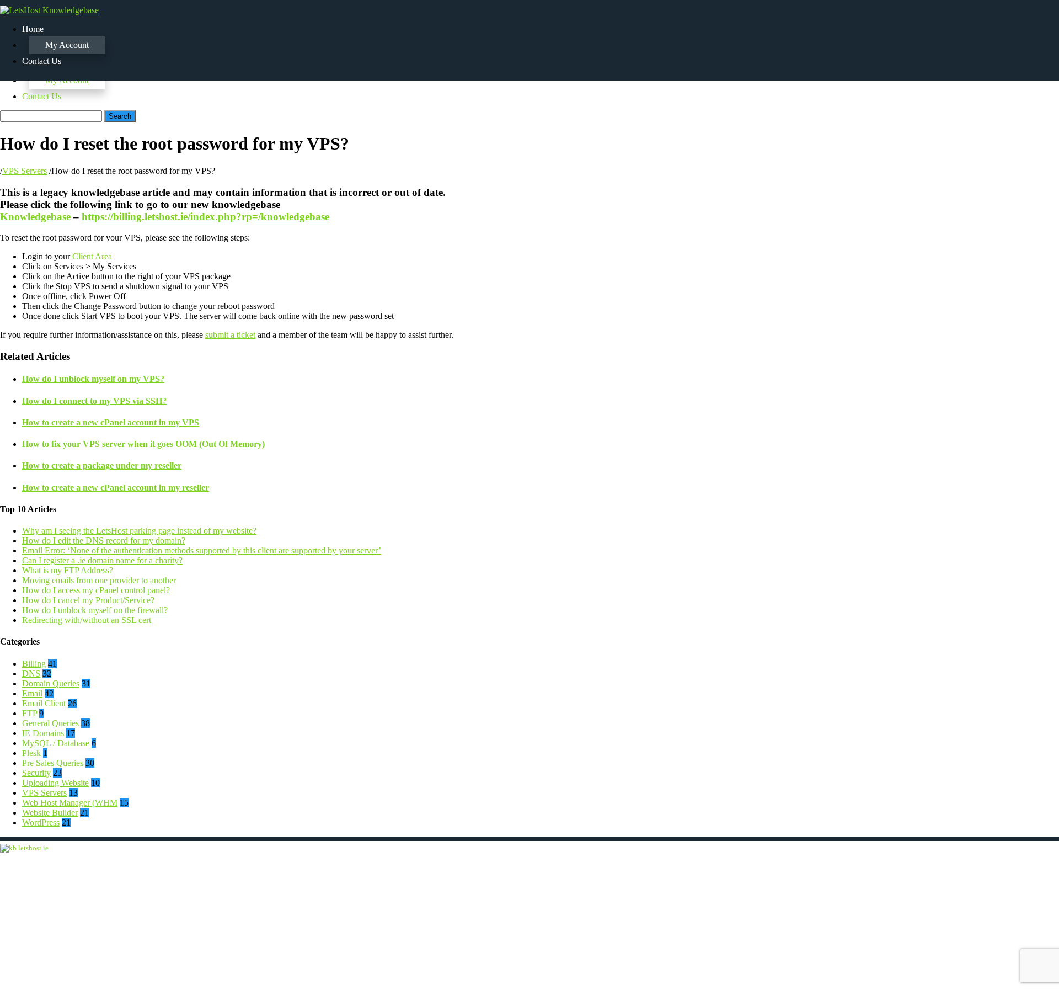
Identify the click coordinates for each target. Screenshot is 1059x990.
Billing (34, 663)
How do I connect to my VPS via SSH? (94, 401)
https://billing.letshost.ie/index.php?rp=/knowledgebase (205, 216)
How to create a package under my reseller (101, 465)
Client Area (92, 256)
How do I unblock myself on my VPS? (93, 379)
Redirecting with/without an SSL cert (86, 620)
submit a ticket (230, 334)
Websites (1011, 913)
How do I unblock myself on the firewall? (95, 610)
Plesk (31, 753)
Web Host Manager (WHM (69, 802)
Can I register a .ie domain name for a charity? (102, 560)
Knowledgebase (35, 216)
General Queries (50, 723)
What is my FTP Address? (67, 570)
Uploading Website (55, 782)
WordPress (41, 822)
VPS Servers (24, 170)
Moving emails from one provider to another (99, 580)
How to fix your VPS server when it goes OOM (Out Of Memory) (143, 444)
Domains (1011, 893)
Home (33, 29)
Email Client (44, 703)
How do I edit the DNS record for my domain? (103, 540)
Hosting (1009, 903)
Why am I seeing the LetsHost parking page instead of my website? (139, 530)
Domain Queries (50, 683)
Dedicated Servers (1027, 933)
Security (36, 773)
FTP (29, 713)
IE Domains (43, 733)
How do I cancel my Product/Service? (88, 600)
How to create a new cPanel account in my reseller (115, 487)
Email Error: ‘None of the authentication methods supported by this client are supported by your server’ (201, 550)
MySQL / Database (55, 743)
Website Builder (50, 812)
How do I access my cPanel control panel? (96, 590)
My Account (67, 45)
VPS (1004, 923)
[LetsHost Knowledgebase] (49, 10)
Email (32, 693)
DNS (31, 673)
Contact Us (41, 96)
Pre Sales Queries (52, 763)
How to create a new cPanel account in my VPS (110, 422)
